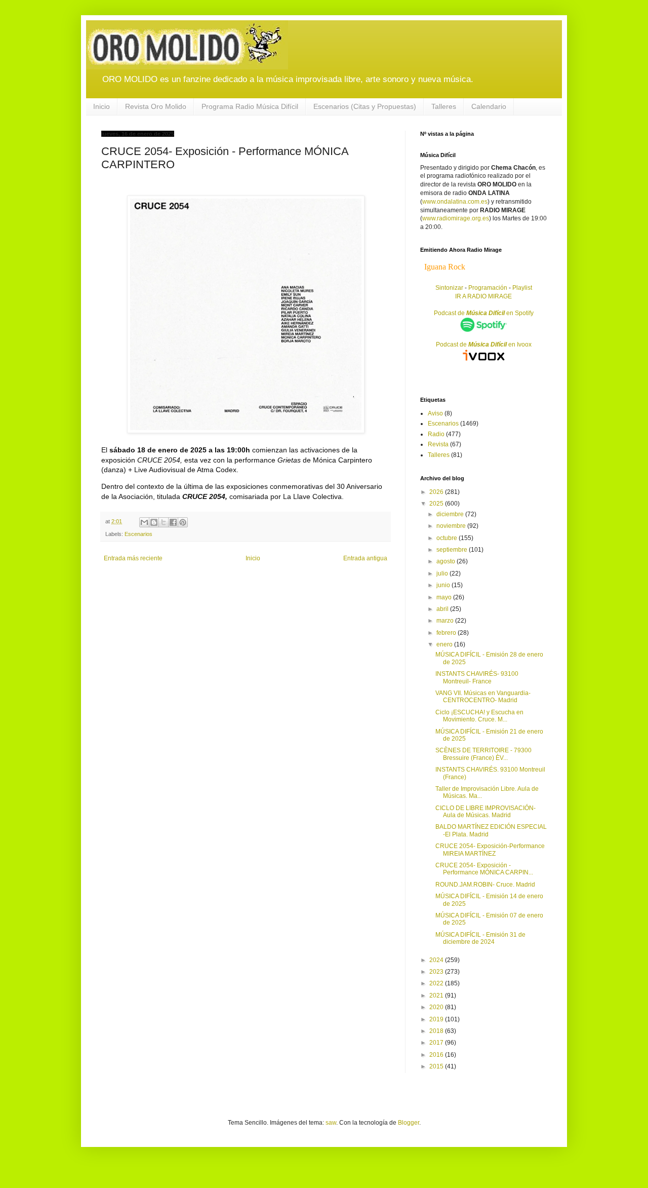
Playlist (522, 287)
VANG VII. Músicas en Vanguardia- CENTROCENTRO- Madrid (483, 696)
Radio (436, 434)
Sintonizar (450, 287)
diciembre (450, 514)
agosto (446, 561)
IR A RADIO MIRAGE (483, 296)
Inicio (101, 106)
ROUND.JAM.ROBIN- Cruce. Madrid (485, 884)
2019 (437, 1019)
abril (443, 608)
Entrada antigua (365, 558)
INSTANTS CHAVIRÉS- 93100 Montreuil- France (476, 677)
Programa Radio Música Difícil (249, 106)
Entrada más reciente (133, 558)
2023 (437, 971)
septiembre (452, 549)
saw (331, 1122)
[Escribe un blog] (154, 522)
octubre (447, 538)
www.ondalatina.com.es (455, 201)
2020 (437, 1007)
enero (445, 644)
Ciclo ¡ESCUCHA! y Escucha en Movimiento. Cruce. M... (479, 716)
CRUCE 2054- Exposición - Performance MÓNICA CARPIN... (484, 869)
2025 (437, 503)
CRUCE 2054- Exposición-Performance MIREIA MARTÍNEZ (490, 849)
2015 (437, 1066)
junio (444, 585)
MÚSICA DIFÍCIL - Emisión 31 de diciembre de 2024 (480, 938)
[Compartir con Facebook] (173, 522)
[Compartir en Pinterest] (183, 522)
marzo (445, 620)
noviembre (451, 525)
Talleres (443, 106)
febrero (447, 632)
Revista (438, 444)
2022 (437, 983)
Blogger (408, 1122)
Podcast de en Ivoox (484, 344)
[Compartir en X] (163, 522)
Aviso (435, 413)
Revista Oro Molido (155, 106)
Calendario (488, 106)
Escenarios (138, 534)
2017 (437, 1042)
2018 (437, 1030)
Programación (487, 287)
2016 (437, 1054)
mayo (444, 597)
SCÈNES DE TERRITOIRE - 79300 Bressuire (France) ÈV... (483, 754)
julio (443, 573)
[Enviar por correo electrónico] (144, 522)
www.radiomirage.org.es (455, 218)
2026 (437, 491)
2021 (437, 995)
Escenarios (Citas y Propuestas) (364, 106)
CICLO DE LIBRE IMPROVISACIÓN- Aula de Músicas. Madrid (485, 811)
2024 (437, 960)
